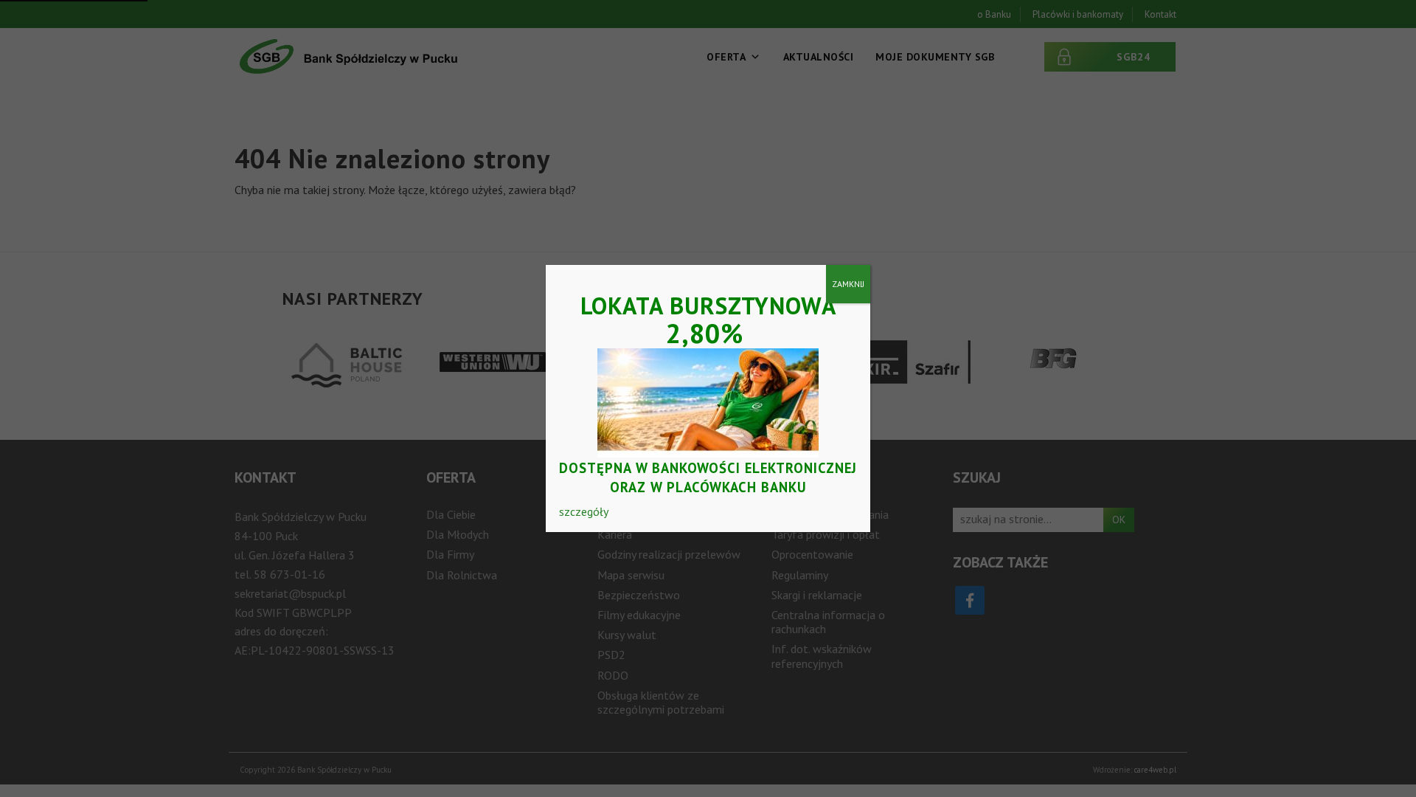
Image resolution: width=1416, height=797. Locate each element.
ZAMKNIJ (848, 283)
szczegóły (583, 511)
